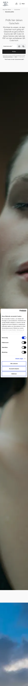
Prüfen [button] (14, 51)
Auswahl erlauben (14, 368)
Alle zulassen (14, 363)
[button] (19, 46)
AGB (16, 56)
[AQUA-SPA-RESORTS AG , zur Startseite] (7, 4)
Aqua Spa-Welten (7, 9)
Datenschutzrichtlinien (8, 56)
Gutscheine (17, 9)
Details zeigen (19, 358)
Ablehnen (14, 373)
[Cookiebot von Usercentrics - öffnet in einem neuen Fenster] (19, 311)
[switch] (24, 342)
